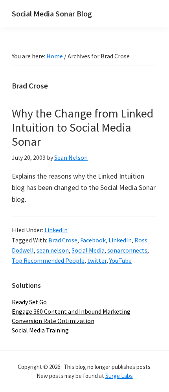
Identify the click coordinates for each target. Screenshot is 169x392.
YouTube (120, 260)
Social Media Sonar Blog (52, 13)
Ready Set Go (29, 302)
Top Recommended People (48, 260)
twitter (97, 260)
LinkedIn (56, 230)
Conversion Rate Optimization (53, 321)
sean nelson (53, 250)
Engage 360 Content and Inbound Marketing (71, 311)
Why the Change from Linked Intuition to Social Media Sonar (82, 127)
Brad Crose (62, 240)
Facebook (93, 240)
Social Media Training (40, 330)
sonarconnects (127, 250)
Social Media (88, 250)
